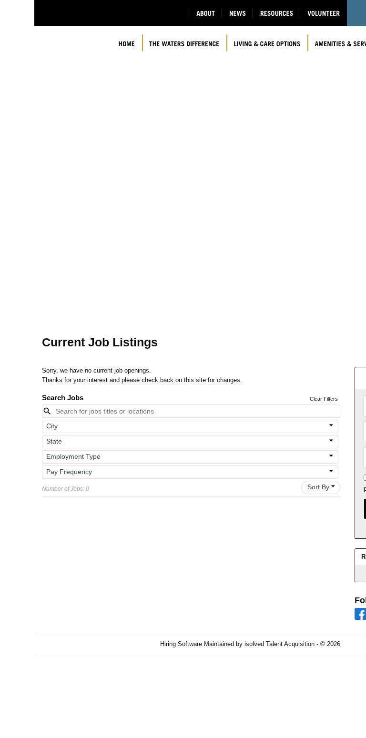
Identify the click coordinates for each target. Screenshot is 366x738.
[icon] (331, 425)
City (52, 426)
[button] (190, 426)
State (54, 441)
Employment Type (73, 456)
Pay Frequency (69, 471)
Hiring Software (181, 643)
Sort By (318, 487)
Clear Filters (324, 399)
